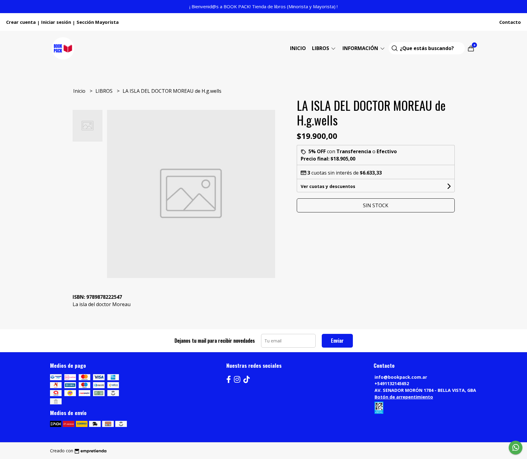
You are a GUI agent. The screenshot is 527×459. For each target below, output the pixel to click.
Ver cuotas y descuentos (328, 186)
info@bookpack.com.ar (401, 377)
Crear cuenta (21, 22)
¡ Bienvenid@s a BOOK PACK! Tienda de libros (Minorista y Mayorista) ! (263, 6)
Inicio (298, 48)
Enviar (337, 340)
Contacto (510, 22)
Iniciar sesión (56, 22)
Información (360, 48)
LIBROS (321, 48)
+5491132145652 (392, 383)
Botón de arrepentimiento (404, 397)
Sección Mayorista (98, 22)
